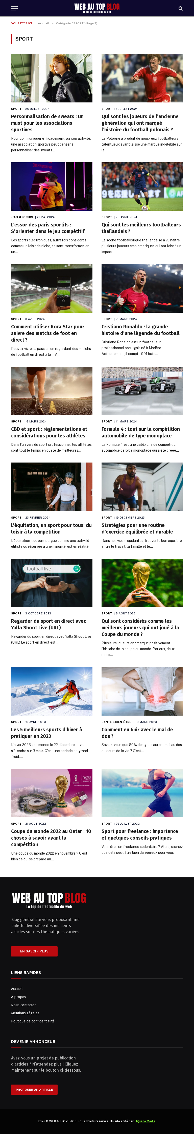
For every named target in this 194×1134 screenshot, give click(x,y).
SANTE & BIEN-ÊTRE (116, 721)
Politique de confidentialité (33, 1021)
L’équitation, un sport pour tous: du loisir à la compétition (51, 528)
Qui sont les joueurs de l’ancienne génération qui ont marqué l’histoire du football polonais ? (140, 123)
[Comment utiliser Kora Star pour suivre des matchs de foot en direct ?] (51, 288)
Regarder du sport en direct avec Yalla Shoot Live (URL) (48, 624)
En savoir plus (34, 951)
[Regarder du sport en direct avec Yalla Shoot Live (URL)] (51, 583)
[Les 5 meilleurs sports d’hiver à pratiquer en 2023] (51, 691)
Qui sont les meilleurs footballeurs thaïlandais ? (141, 228)
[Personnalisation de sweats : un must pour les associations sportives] (51, 78)
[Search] (180, 8)
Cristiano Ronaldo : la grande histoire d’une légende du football (141, 330)
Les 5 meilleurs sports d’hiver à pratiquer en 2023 (46, 733)
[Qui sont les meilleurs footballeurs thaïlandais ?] (142, 186)
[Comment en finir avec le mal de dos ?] (142, 691)
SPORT (16, 108)
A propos (18, 997)
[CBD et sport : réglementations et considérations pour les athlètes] (51, 391)
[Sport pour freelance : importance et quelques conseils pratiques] (142, 793)
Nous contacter (23, 1005)
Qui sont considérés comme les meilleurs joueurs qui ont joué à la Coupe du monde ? (140, 627)
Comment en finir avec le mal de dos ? (137, 733)
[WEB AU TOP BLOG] (97, 8)
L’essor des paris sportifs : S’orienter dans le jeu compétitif (47, 228)
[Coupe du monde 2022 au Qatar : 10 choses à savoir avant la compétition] (51, 793)
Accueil (17, 989)
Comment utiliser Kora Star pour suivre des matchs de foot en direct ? (47, 333)
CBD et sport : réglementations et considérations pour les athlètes (49, 432)
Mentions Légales (25, 1013)
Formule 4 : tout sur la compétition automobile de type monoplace (141, 432)
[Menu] (14, 8)
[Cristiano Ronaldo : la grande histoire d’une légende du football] (142, 288)
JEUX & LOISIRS (22, 217)
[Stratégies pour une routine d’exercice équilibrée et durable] (142, 487)
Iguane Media (145, 1121)
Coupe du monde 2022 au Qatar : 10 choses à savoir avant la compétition (51, 837)
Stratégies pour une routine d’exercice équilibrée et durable (137, 528)
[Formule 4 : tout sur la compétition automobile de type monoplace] (142, 391)
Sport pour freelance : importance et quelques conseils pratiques (140, 834)
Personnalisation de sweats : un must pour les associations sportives (47, 123)
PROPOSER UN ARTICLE (34, 1089)
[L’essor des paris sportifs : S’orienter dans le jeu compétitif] (51, 186)
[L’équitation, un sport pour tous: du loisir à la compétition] (51, 487)
